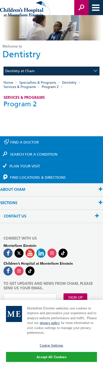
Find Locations (38, 177)
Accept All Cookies (51, 357)
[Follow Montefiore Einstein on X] (19, 253)
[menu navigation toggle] (95, 7)
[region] (51, 334)
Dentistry (69, 82)
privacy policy (50, 323)
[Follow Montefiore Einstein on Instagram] (52, 253)
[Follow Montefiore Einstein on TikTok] (63, 253)
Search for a (34, 154)
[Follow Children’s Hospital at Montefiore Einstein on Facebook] (8, 270)
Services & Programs (20, 86)
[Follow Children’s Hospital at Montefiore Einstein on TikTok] (30, 270)
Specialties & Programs (37, 82)
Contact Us (15, 216)
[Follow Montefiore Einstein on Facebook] (8, 253)
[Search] (81, 7)
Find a (24, 142)
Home (8, 82)
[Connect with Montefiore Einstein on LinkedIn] (41, 253)
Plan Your (25, 166)
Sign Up (75, 297)
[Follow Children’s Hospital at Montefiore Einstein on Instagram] (19, 270)
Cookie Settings (51, 345)
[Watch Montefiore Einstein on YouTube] (30, 253)
